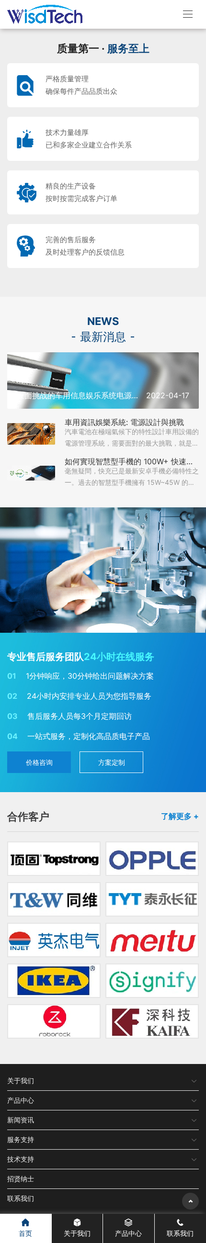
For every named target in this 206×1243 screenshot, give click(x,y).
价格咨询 (39, 762)
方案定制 (111, 762)
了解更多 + (180, 816)
